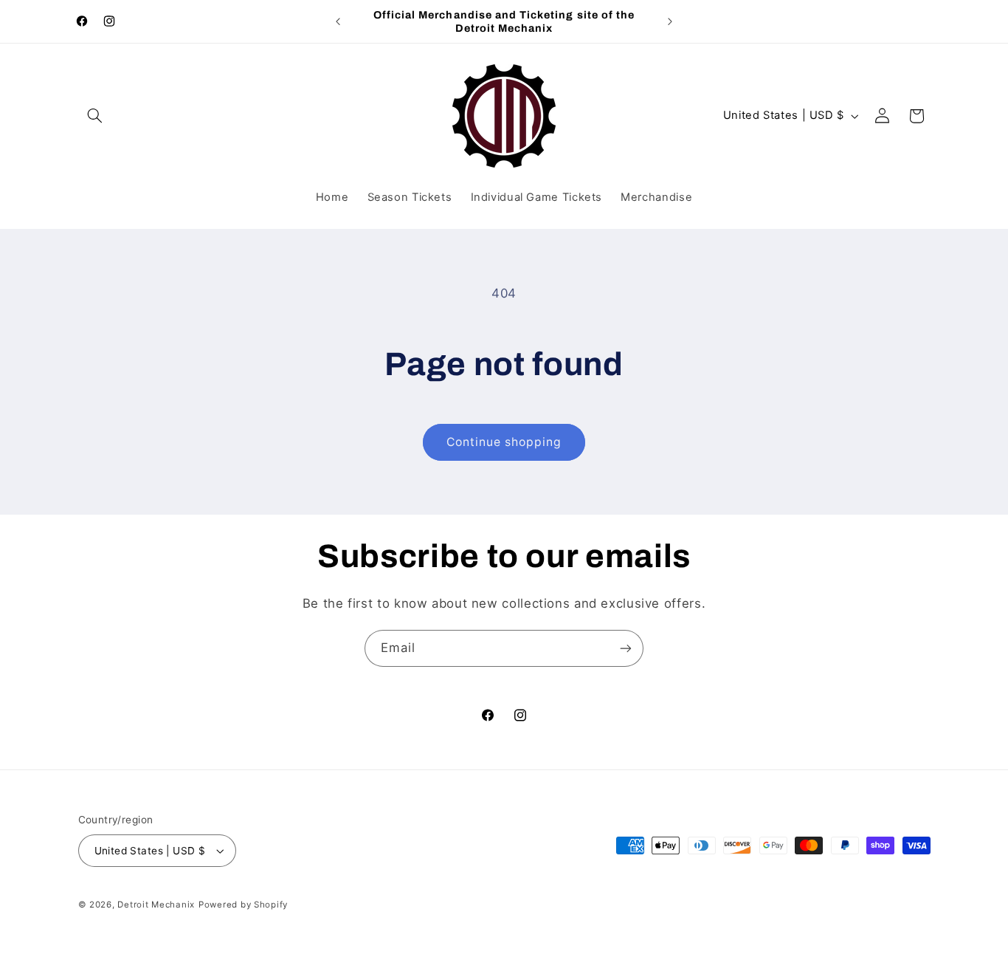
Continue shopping (504, 442)
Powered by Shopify (243, 904)
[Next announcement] (670, 21)
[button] (95, 116)
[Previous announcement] (338, 21)
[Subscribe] (626, 648)
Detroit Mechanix (156, 904)
